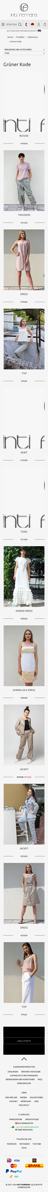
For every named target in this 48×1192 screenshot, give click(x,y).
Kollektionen (36, 1097)
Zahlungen (13, 1072)
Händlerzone (15, 1119)
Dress (24, 294)
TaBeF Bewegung (25, 1130)
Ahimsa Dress (24, 610)
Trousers (24, 215)
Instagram (25, 1144)
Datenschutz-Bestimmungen (24, 1075)
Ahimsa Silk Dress (24, 690)
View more (24, 1040)
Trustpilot (24, 1105)
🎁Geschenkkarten (24, 1123)
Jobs (36, 1101)
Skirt (24, 452)
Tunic (24, 531)
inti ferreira (24, 10)
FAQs (40, 1079)
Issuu (24, 1148)
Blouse (24, 135)
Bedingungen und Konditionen (20, 1079)
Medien (23, 1097)
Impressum (26, 1101)
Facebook (12, 1144)
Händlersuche (24, 1083)
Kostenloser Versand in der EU (21, 31)
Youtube (37, 1144)
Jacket (24, 769)
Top (24, 373)
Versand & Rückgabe (31, 1072)
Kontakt (13, 1101)
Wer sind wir (11, 1097)
